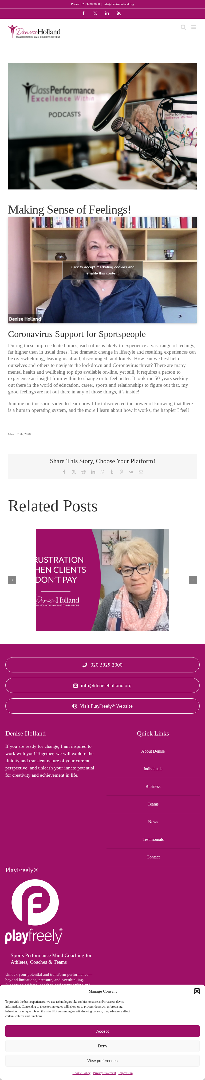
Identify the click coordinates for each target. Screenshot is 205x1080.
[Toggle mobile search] (183, 27)
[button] (197, 991)
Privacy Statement (104, 1073)
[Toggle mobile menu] (194, 27)
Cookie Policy (81, 1073)
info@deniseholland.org (119, 4)
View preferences (102, 1060)
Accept (102, 1031)
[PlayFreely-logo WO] (33, 882)
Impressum (126, 1073)
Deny (102, 1046)
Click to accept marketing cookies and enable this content (103, 270)
